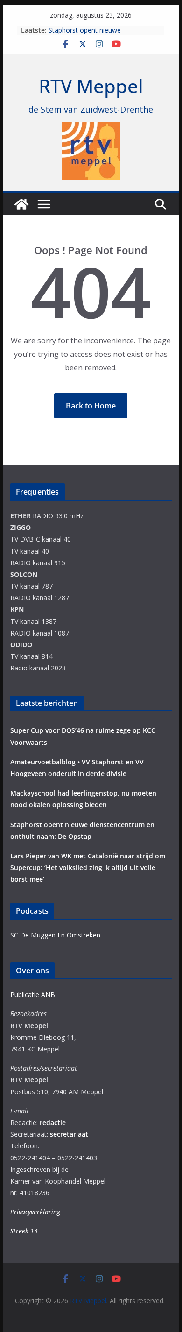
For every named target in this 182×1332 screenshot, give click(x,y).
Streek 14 (24, 1230)
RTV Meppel (91, 86)
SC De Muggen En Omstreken (55, 934)
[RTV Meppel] (21, 204)
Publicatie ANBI (33, 994)
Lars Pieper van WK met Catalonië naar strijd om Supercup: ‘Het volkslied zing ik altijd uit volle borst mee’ (87, 867)
